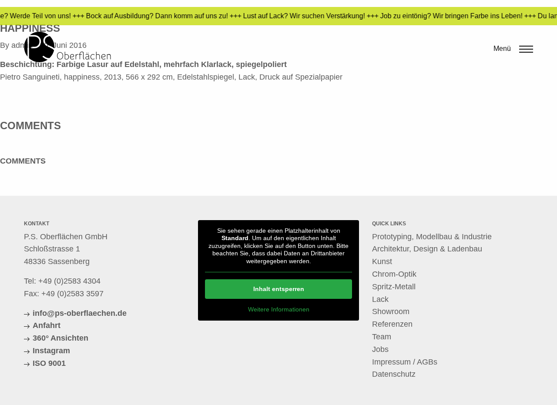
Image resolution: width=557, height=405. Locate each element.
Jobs (380, 349)
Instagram (51, 350)
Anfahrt (46, 325)
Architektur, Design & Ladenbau (427, 248)
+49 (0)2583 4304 (69, 281)
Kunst (382, 261)
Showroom (390, 311)
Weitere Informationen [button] (278, 309)
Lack (380, 299)
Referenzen (392, 324)
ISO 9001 (49, 363)
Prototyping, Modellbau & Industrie (432, 236)
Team (381, 336)
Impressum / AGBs (404, 362)
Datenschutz (394, 374)
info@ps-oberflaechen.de (80, 313)
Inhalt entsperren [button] (278, 288)
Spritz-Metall (394, 286)
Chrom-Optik (394, 274)
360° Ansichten (60, 338)
